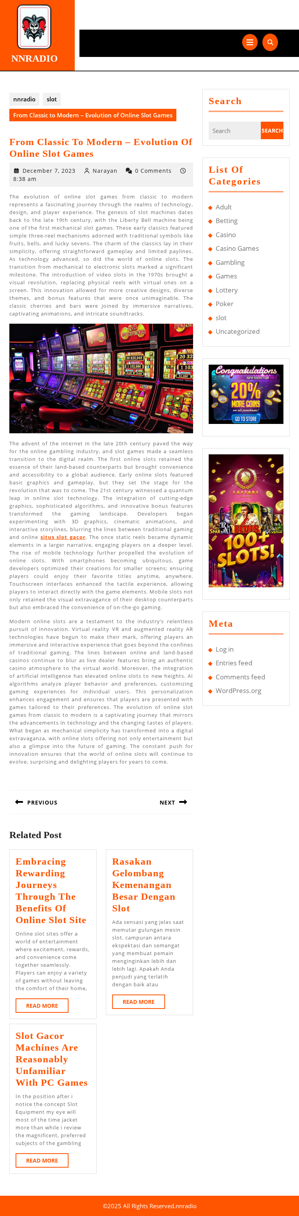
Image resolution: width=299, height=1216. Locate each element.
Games (226, 275)
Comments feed (240, 676)
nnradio (34, 58)
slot (52, 99)
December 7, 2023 (49, 170)
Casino (226, 234)
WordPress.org (238, 690)
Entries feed (234, 662)
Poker (225, 303)
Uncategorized (238, 331)
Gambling (230, 262)
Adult (224, 206)
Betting (226, 220)
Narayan (105, 170)
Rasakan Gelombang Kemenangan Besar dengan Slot (144, 884)
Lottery (227, 289)
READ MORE (47, 1007)
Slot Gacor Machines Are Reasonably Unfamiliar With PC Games (52, 1059)
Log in (225, 649)
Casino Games (237, 248)
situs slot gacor (63, 537)
